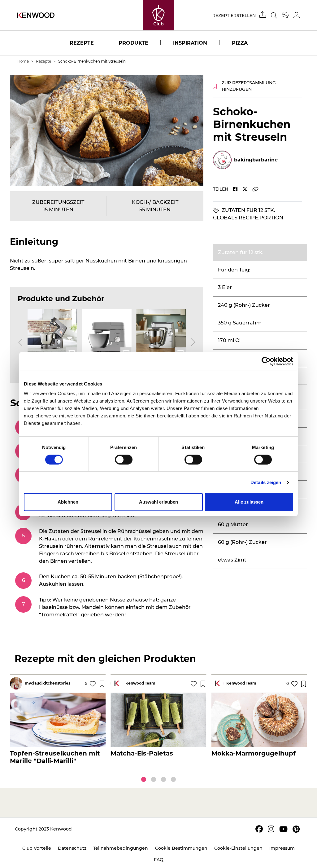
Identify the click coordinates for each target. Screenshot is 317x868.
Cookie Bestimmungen (181, 848)
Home (23, 61)
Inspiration (190, 43)
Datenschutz (72, 848)
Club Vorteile (36, 848)
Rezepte (82, 43)
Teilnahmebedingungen (120, 848)
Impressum (282, 848)
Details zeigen (265, 482)
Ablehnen (68, 501)
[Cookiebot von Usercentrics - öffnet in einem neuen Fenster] (266, 361)
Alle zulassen (249, 501)
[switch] (123, 460)
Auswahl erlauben (158, 501)
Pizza (240, 43)
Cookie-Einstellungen (238, 848)
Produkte (133, 43)
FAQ (158, 859)
